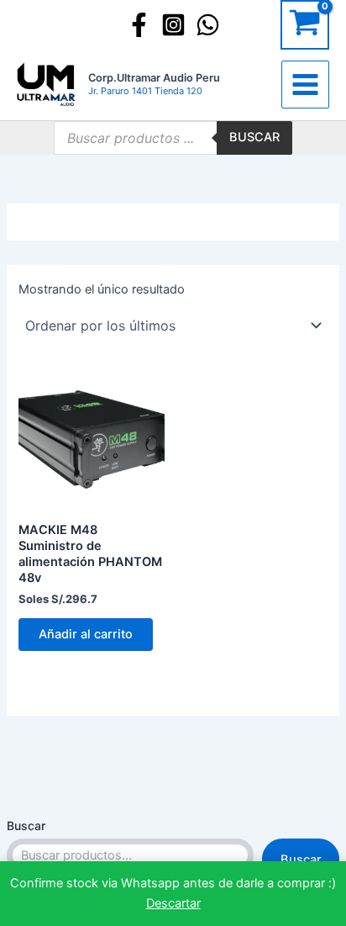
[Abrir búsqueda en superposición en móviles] (173, 138)
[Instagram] (173, 25)
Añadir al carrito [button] (86, 634)
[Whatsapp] (208, 25)
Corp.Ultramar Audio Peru (154, 77)
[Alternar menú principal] (305, 84)
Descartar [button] (173, 903)
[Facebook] (139, 25)
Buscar (26, 825)
